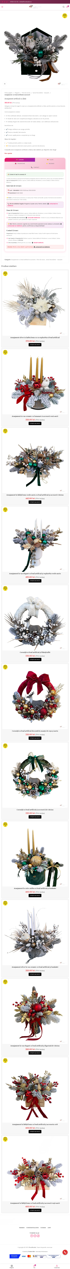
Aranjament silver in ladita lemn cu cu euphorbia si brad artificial (35, 337)
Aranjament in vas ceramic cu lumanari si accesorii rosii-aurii (35, 416)
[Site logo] (35, 7)
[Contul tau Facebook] (2, 2)
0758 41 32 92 (14, 2)
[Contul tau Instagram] (5, 2)
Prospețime (20, 163)
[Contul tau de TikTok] (7, 2)
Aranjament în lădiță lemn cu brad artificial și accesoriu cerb (35, 1124)
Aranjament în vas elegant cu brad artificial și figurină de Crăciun (35, 1046)
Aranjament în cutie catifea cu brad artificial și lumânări (35, 888)
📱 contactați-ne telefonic (42, 247)
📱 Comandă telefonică (33, 217)
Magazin (17, 93)
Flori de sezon (26, 93)
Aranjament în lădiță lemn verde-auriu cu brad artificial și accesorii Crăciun (35, 495)
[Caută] (63, 7)
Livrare (20, 159)
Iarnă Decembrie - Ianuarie (41, 93)
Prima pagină (8, 93)
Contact (35, 167)
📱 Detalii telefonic (38, 242)
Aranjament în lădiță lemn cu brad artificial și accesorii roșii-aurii (35, 1203)
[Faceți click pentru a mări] (5, 84)
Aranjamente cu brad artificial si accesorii (17, 95)
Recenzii (50, 163)
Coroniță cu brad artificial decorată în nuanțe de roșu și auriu (35, 731)
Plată (50, 159)
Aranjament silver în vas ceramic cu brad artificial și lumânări (35, 967)
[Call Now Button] (65, 1252)
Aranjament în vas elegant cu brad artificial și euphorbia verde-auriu (35, 573)
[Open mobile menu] (2, 7)
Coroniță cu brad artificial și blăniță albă (35, 652)
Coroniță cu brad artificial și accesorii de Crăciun (35, 810)
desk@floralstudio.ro (26, 2)
